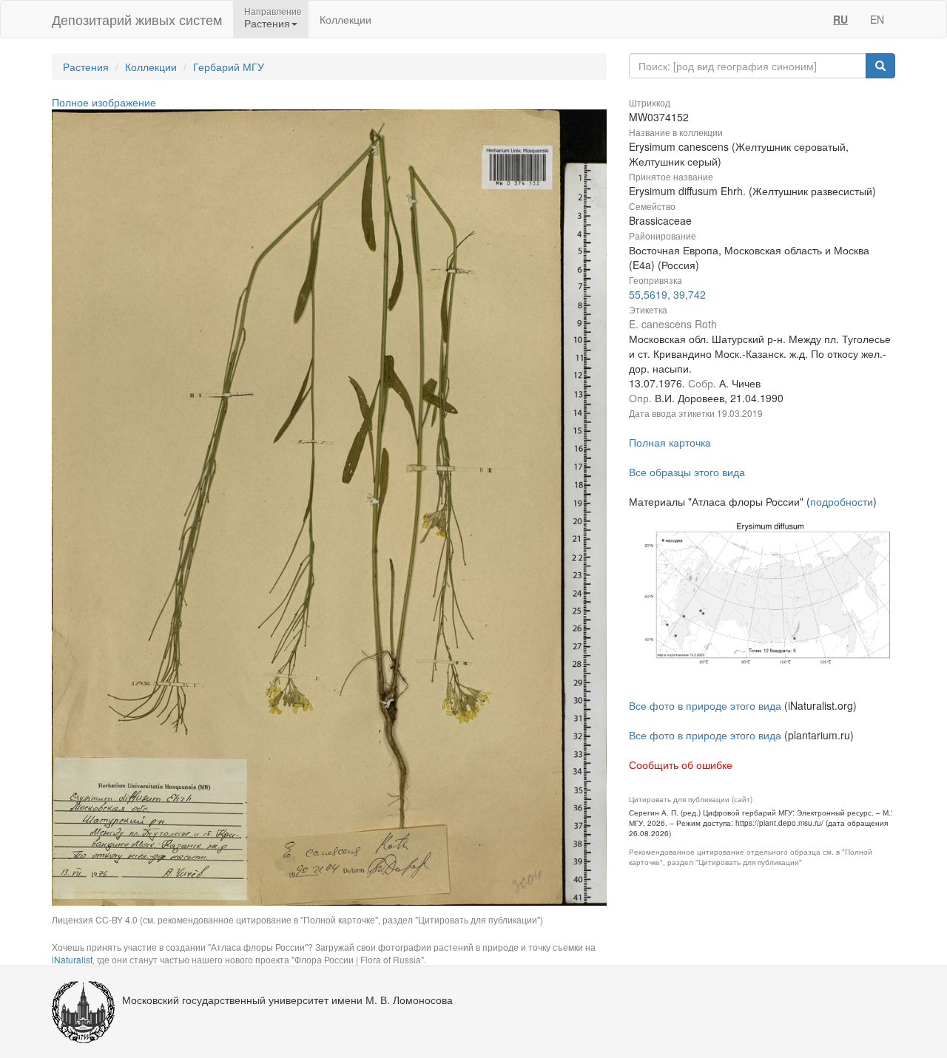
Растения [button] (267, 23)
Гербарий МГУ (228, 66)
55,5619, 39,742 (667, 294)
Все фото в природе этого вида (705, 705)
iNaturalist (72, 959)
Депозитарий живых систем (137, 19)
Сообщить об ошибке (680, 764)
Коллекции (345, 19)
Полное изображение (104, 102)
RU (840, 19)
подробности (841, 501)
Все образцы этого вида (687, 471)
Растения (86, 66)
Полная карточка (670, 442)
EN (877, 19)
